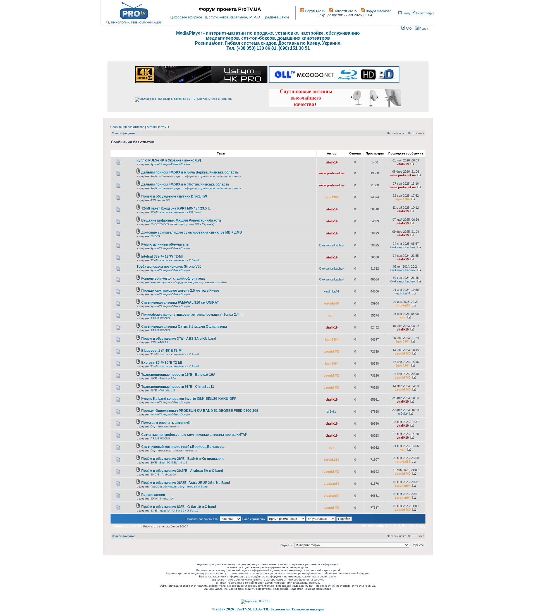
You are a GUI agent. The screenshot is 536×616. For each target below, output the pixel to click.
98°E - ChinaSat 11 (162, 390)
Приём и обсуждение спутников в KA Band (179, 486)
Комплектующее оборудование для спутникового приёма (189, 282)
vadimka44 (331, 291)
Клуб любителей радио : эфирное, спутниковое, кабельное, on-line (195, 176)
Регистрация (424, 13)
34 (411, 526)
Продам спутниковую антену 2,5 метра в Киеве (180, 290)
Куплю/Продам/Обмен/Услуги (170, 164)
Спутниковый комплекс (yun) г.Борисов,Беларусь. (182, 447)
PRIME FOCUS (160, 318)
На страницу (373, 526)
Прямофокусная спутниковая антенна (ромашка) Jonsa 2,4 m (192, 315)
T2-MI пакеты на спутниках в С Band (174, 260)
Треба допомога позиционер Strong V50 (169, 266)
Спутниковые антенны (165, 426)
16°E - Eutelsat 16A (163, 378)
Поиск (423, 28)
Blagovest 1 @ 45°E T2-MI (161, 351)
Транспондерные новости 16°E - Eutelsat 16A (178, 375)
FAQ (408, 28)
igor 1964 (331, 197)
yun (331, 315)
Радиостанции (153, 495)
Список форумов (123, 133)
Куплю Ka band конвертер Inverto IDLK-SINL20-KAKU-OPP (188, 399)
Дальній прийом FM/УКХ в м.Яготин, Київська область (185, 184)
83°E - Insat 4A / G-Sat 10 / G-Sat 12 (174, 510)
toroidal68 (331, 303)
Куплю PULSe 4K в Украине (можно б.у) (169, 160)
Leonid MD (331, 351)
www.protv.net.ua (331, 173)
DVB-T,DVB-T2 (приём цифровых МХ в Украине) (182, 224)
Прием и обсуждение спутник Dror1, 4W (174, 196)
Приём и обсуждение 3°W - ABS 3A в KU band (178, 339)
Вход (406, 13)
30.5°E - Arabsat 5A (163, 474)
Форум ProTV (315, 11)
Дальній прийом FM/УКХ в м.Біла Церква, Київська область (189, 172)
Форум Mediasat (378, 11)
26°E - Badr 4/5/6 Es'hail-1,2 (168, 462)
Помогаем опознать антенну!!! (166, 423)
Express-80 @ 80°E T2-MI (161, 363)
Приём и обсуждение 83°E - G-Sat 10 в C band (178, 507)
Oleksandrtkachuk (331, 245)
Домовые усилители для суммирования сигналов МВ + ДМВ (191, 232)
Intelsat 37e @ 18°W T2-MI (162, 256)
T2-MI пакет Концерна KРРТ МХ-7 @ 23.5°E (175, 208)
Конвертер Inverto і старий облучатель (173, 278)
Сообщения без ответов (127, 127)
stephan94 (331, 483)
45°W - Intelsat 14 (162, 498)
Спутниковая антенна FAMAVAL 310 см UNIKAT (180, 303)
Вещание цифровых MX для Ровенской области (181, 220)
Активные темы (158, 127)
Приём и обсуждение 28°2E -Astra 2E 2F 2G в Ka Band (185, 483)
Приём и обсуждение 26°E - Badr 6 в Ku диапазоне (182, 459)
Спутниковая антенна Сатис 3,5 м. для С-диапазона (184, 327)
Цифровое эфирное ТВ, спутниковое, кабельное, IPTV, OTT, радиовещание (229, 17)
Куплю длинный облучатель (165, 244)
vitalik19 (332, 162)
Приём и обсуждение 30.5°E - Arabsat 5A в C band (182, 471)
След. (421, 526)
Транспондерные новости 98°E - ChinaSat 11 (177, 387)
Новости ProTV (345, 11)
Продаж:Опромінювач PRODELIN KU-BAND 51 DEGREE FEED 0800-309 (199, 411)
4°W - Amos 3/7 (160, 200)
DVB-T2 (155, 236)
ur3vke (331, 411)
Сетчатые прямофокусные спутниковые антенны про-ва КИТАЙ (194, 435)
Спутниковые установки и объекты (173, 450)
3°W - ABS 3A (159, 342)
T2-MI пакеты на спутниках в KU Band (175, 212)
